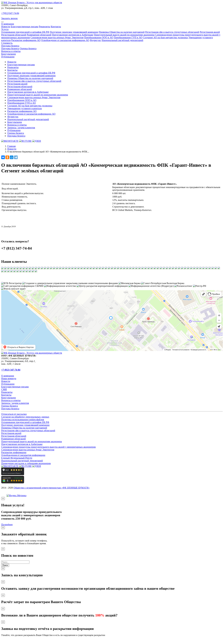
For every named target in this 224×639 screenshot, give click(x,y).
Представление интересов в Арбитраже (72, 34)
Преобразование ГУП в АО (128, 37)
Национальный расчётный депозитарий (122, 40)
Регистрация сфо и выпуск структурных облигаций (172, 32)
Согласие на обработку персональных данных (25, 417)
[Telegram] (16, 157)
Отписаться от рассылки (14, 414)
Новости (5, 26)
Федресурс (95, 40)
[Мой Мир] (11, 157)
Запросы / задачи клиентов (21, 127)
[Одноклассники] (7, 157)
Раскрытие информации (13, 452)
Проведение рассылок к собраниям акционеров (26, 463)
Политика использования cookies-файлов (22, 419)
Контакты (56, 26)
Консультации (8, 54)
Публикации (7, 56)
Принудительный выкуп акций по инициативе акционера (124, 34)
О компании (7, 24)
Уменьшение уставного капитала (24, 108)
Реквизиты (44, 26)
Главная (11, 146)
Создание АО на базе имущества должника (165, 37)
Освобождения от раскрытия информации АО (31, 114)
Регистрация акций (210, 32)
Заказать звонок (9, 18)
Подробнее (7, 524)
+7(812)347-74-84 (10, 13)
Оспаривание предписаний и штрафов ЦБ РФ (25, 32)
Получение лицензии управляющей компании (74, 32)
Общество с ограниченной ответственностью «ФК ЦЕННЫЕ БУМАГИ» (52, 487)
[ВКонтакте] (3, 157)
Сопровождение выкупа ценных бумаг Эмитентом (57, 37)
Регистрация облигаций (13, 34)
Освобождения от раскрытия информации (23, 455)
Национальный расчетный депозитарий (22, 460)
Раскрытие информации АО (26, 40)
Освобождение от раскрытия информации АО (65, 40)
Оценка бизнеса (28, 48)
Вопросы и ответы (11, 51)
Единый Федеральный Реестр (16, 458)
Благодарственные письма (24, 26)
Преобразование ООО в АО (98, 37)
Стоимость (6, 43)
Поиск (5, 565)
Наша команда (8, 378)
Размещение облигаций (39, 34)
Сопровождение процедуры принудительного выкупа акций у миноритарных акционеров (48, 447)
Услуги (5, 29)
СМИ (4, 389)
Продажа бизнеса (10, 45)
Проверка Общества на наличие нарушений (122, 32)
